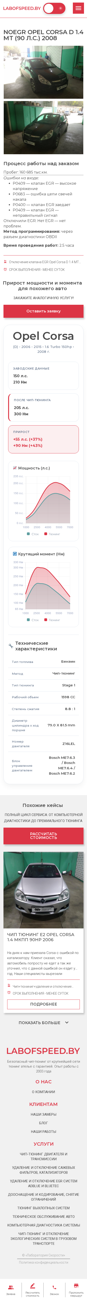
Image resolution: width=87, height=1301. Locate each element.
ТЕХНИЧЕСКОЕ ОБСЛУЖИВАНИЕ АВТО (44, 1217)
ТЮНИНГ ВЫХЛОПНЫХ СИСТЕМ (43, 1208)
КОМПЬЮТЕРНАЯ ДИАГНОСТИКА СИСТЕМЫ (43, 1225)
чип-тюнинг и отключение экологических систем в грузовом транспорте (43, 1239)
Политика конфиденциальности (43, 1262)
